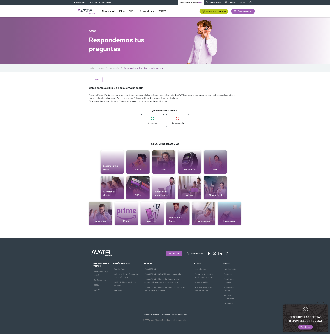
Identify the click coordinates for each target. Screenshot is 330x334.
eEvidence (228, 303)
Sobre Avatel (174, 253)
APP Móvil (118, 290)
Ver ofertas (305, 327)
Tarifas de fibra (100, 280)
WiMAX (97, 290)
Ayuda (242, 2)
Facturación (114, 68)
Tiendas (232, 2)
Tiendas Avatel (197, 253)
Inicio (91, 68)
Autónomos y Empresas (100, 2)
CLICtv (97, 285)
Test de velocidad (202, 282)
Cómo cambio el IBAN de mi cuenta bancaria (143, 68)
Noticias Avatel (230, 269)
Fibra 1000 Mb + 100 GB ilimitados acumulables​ (164, 274)
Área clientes (200, 269)
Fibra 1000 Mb (150, 269)
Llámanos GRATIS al (191, 2)
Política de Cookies (179, 315)
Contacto (228, 274)
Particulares (79, 2)
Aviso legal (147, 315)
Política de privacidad (161, 315)
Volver (97, 79)
